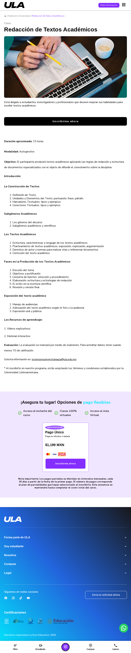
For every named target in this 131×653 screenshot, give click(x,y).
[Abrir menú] (124, 5)
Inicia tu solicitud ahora (106, 594)
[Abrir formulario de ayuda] (65, 647)
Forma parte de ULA (17, 537)
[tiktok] (21, 598)
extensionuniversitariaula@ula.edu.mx (54, 359)
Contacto (10, 564)
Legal (7, 572)
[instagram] (13, 598)
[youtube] (28, 598)
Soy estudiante (14, 546)
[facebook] (6, 598)
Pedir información (108, 5)
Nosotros (10, 555)
